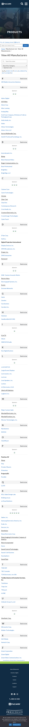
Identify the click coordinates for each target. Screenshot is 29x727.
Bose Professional (6, 166)
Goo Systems (5, 304)
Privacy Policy (13, 660)
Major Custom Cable (7, 410)
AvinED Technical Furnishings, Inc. (11, 137)
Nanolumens (5, 429)
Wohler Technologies (7, 630)
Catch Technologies (7, 193)
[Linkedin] (12, 694)
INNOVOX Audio (6, 342)
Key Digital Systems (7, 351)
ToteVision (4, 583)
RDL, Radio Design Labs (8, 494)
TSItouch (4, 590)
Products (14, 676)
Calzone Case (5, 189)
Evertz (3, 285)
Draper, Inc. (4, 252)
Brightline (4, 170)
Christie (3, 196)
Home (3, 49)
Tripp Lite (4, 586)
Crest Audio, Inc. (6, 209)
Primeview (4, 470)
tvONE (3, 593)
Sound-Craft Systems (7, 552)
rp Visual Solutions (6, 501)
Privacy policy (16, 724)
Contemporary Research (8, 206)
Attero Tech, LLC (6, 130)
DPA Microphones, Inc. (8, 249)
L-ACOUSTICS (5, 367)
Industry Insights (14, 672)
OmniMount (5, 441)
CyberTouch (5, 219)
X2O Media (4, 639)
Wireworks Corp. (6, 627)
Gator (3, 297)
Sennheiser (4, 530)
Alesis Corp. (4, 105)
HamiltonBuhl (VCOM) (8, 319)
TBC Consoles (5, 571)
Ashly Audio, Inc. (6, 120)
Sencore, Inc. (5, 527)
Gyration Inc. (5, 307)
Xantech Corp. (5, 642)
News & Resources (14, 669)
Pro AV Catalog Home (7, 42)
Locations (14, 683)
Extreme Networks (7, 288)
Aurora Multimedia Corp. (8, 133)
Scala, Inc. (4, 524)
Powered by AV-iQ (21, 660)
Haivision (4, 316)
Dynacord (4, 259)
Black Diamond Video (7, 160)
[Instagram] (17, 694)
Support (14, 686)
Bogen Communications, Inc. (9, 163)
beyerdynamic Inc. (6, 153)
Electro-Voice (5, 278)
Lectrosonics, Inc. (6, 374)
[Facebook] (14, 694)
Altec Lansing (5, 108)
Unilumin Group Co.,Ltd (8, 602)
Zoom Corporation (6, 651)
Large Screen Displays (8, 370)
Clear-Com (4, 199)
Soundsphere (5, 556)
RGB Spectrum (5, 498)
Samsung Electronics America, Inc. (11, 521)
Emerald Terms (6, 660)
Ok (10, 724)
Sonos (3, 546)
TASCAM (4, 568)
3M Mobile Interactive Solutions (11, 82)
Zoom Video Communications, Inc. (11, 658)
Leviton (3, 384)
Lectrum (3, 377)
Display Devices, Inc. (7, 245)
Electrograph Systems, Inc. (9, 282)
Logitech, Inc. (5, 393)
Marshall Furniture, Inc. (8, 416)
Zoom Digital (5, 654)
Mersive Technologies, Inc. (9, 420)
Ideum (3, 339)
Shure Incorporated (7, 542)
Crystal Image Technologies (9, 216)
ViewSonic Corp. (6, 618)
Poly (2, 464)
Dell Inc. (3, 239)
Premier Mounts (6, 467)
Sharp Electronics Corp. (8, 534)
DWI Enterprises (6, 255)
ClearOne (4, 202)
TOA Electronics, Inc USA (8, 574)
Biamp (3, 156)
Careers (14, 680)
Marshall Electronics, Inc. (8, 413)
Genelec (3, 300)
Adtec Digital (5, 98)
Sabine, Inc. (4, 517)
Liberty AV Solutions (7, 390)
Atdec (3, 123)
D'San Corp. (4, 235)
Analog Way (4, 111)
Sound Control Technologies (9, 549)
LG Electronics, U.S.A (7, 387)
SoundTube (4, 559)
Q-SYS (3, 486)
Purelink (3, 477)
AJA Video (4, 101)
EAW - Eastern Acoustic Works (10, 275)
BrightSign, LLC (6, 173)
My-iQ (18, 42)
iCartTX (3, 335)
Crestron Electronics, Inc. (9, 212)
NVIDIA (3, 432)
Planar (3, 460)
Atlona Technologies (7, 127)
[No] (26, 721)
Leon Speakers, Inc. (7, 380)
